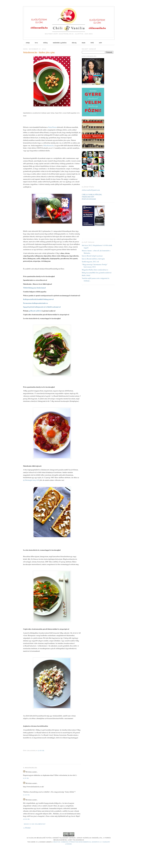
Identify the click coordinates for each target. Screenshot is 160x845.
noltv (100, 43)
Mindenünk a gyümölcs (60, 43)
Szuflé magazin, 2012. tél (90, 261)
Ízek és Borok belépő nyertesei (92, 256)
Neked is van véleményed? (35, 824)
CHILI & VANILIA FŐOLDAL (92, 194)
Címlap (28, 43)
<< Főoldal (26, 828)
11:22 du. (26, 795)
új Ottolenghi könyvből (31, 480)
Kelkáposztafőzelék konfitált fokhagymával (38, 299)
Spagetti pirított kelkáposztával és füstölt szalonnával (42, 307)
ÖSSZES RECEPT (88, 197)
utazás (83, 43)
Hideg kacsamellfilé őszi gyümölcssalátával (96, 272)
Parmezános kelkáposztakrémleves (35, 303)
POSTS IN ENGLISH (89, 199)
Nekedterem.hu (49, 145)
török (92, 43)
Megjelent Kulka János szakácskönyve (95, 270)
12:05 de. (41, 750)
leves (36, 43)
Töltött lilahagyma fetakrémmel (34, 287)
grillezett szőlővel (35, 310)
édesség (74, 43)
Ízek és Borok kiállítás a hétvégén (93, 259)
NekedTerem (52, 127)
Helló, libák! (86, 275)
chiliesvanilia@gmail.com (91, 190)
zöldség (45, 43)
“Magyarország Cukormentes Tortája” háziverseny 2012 (95, 265)
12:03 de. (26, 819)
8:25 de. (26, 778)
